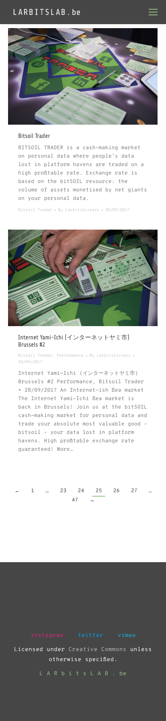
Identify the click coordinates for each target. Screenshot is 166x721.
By (78, 210)
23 (63, 491)
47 (75, 500)
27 (134, 491)
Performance (70, 355)
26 (116, 491)
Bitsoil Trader (34, 136)
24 (81, 491)
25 (98, 491)
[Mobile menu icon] (153, 12)
